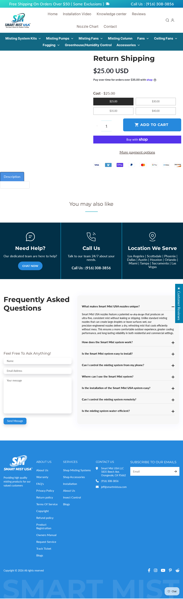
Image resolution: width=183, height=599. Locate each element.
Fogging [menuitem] (49, 45)
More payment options (137, 152)
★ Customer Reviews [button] (179, 303)
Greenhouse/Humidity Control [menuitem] (88, 45)
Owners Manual (46, 535)
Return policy (44, 497)
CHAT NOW (30, 265)
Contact (110, 26)
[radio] (113, 101)
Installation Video (77, 14)
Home (53, 14)
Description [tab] (12, 177)
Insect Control (72, 497)
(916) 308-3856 (109, 481)
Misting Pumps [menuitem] (57, 38)
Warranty (42, 477)
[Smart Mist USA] (17, 20)
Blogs (39, 555)
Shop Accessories (74, 477)
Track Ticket (43, 548)
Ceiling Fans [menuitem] (163, 38)
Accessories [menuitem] (126, 45)
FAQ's (40, 483)
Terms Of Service (47, 504)
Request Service (46, 541)
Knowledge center (112, 14)
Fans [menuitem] (141, 38)
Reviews (139, 14)
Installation (70, 483)
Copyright (42, 511)
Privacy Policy (45, 490)
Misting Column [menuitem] (120, 38)
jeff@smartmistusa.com (114, 486)
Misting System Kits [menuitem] (21, 38)
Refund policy (44, 517)
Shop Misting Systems (77, 470)
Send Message (15, 420)
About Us (42, 470)
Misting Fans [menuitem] (89, 38)
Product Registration (43, 526)
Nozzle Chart (87, 26)
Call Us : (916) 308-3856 (91, 268)
